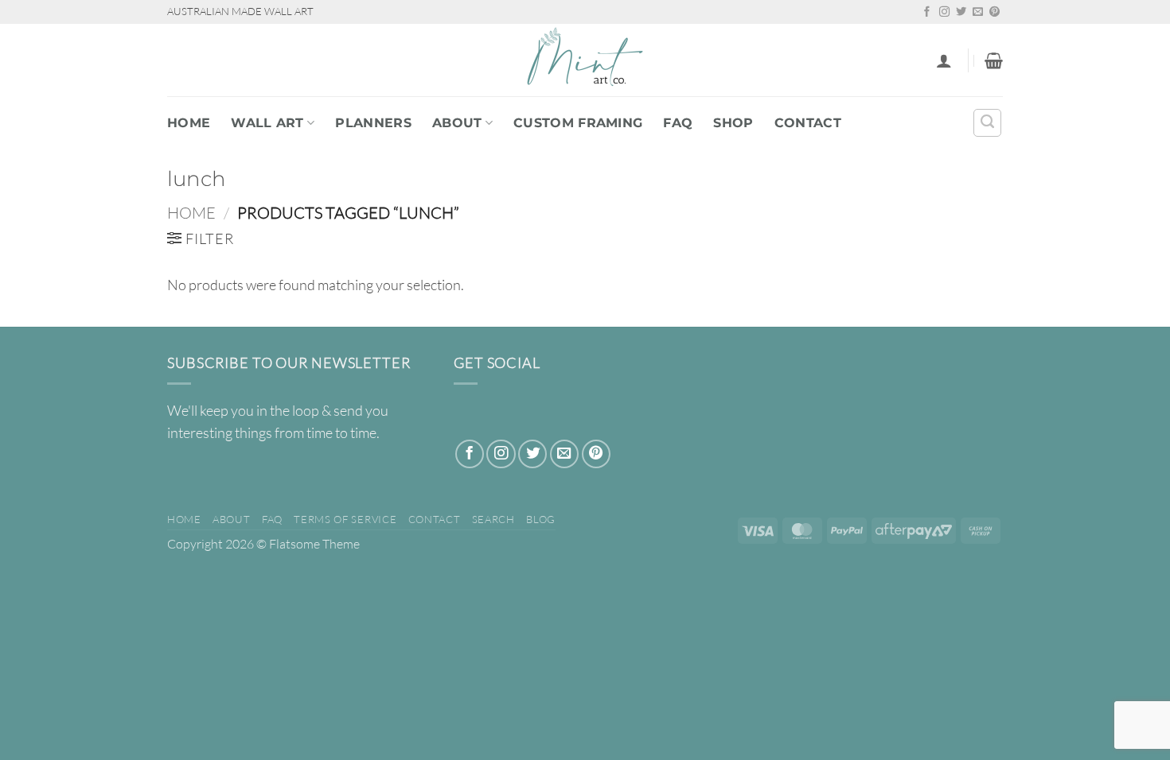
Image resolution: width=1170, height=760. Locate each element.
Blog (541, 519)
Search (493, 519)
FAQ (677, 122)
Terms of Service (345, 519)
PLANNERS (373, 122)
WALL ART (267, 122)
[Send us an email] (978, 12)
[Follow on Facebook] (927, 12)
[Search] (987, 123)
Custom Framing (577, 122)
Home (188, 122)
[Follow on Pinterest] (994, 12)
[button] (944, 60)
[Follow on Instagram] (944, 12)
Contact (807, 122)
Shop (733, 122)
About (457, 122)
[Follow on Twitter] (961, 12)
